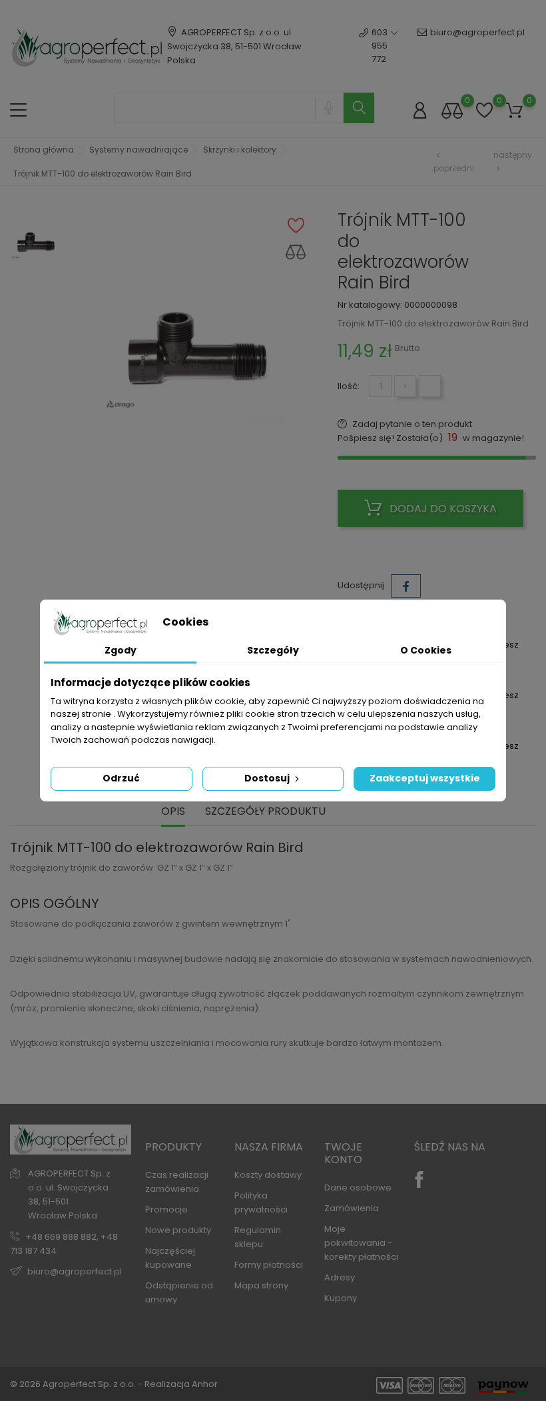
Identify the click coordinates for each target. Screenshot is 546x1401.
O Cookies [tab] (425, 650)
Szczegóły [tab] (273, 650)
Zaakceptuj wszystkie (425, 778)
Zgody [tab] (120, 650)
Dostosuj (268, 778)
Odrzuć (121, 778)
